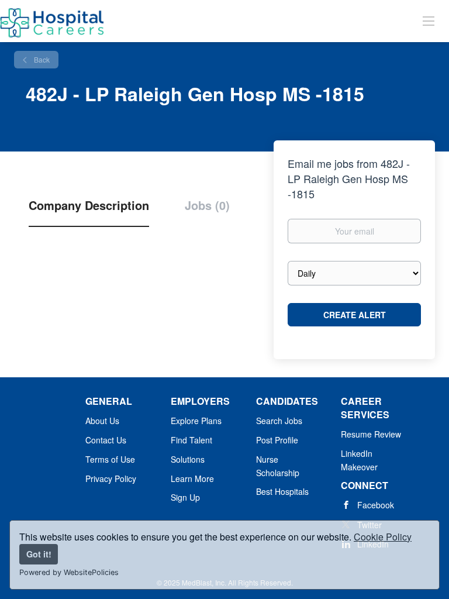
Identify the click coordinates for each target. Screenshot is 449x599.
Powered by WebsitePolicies (69, 572)
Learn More (192, 478)
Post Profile (277, 440)
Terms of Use (110, 459)
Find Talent (191, 440)
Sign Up (185, 497)
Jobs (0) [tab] (207, 205)
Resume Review (371, 434)
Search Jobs (279, 420)
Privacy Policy (110, 478)
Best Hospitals (282, 491)
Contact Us (105, 440)
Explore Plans (196, 420)
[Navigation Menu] (428, 20)
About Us (102, 420)
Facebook (375, 505)
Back (41, 59)
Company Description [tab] (89, 205)
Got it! (38, 554)
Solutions (188, 459)
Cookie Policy (383, 536)
